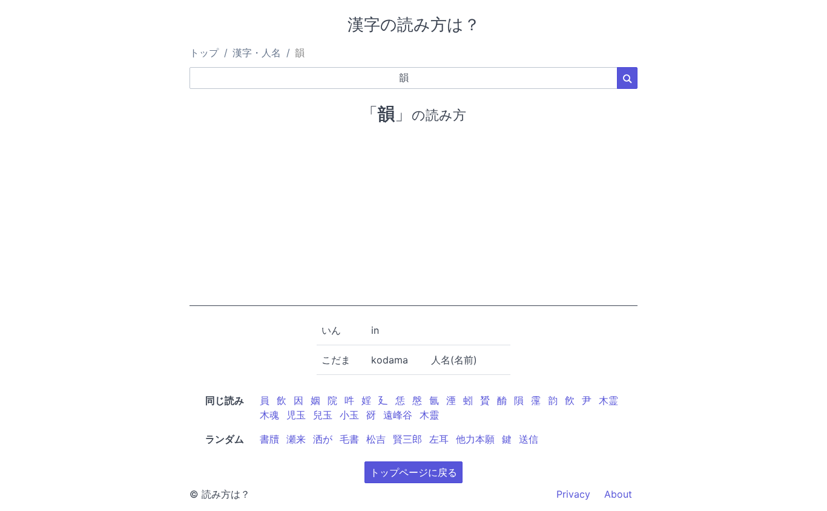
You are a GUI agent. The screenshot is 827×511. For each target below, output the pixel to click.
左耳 (439, 439)
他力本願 (475, 439)
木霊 (608, 400)
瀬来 (296, 439)
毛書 (349, 439)
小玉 (349, 415)
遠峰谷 (397, 415)
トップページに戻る (413, 472)
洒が (322, 439)
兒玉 (322, 415)
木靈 (429, 415)
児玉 (296, 415)
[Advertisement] (413, 221)
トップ (204, 53)
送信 (528, 439)
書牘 (269, 439)
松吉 (376, 439)
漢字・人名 (256, 53)
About (618, 494)
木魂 (269, 415)
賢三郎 (407, 439)
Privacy (573, 494)
